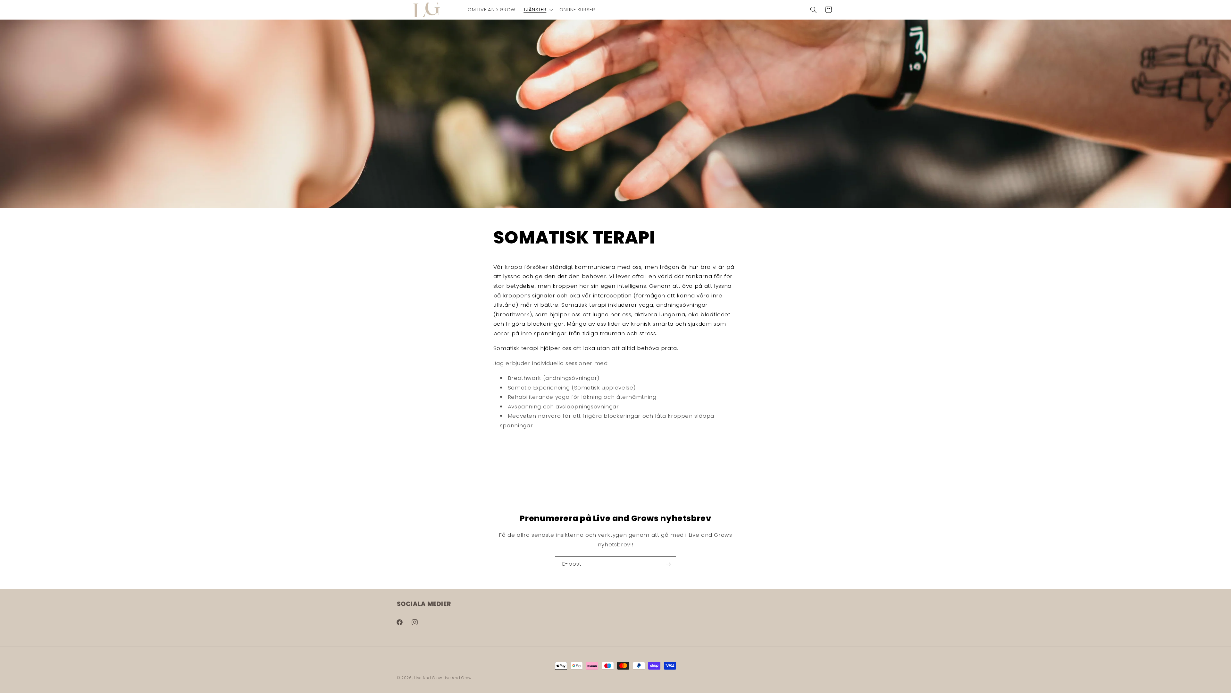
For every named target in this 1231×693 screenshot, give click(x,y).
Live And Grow (428, 677)
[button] (538, 10)
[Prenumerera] (668, 564)
